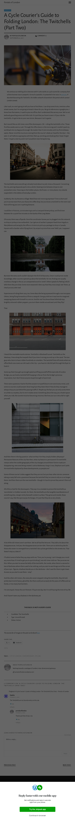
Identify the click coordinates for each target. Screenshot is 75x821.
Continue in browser (37, 815)
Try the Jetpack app (37, 809)
